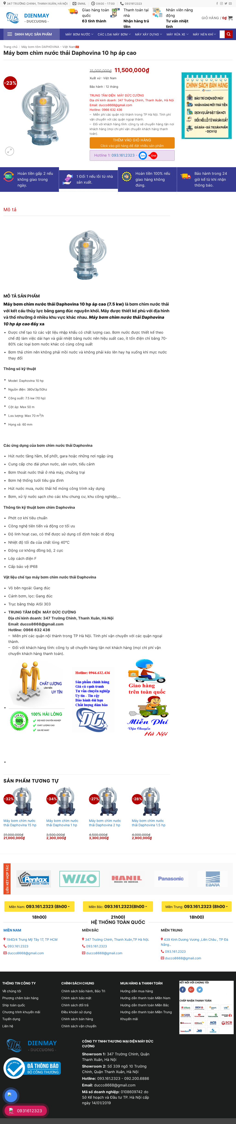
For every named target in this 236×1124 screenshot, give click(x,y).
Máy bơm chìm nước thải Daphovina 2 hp (105, 823)
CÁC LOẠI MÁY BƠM (112, 34)
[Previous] (3, 817)
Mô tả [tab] (9, 209)
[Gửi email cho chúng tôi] (230, 3)
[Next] (169, 817)
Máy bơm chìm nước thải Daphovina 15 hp (19, 823)
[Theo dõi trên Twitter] (225, 3)
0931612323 (29, 1110)
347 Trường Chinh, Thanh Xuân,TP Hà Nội (116, 939)
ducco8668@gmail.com (26, 953)
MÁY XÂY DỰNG (147, 34)
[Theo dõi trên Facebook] (217, 3)
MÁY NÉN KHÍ (203, 34)
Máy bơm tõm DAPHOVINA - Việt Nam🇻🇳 (50, 47)
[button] (217, 18)
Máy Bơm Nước (77, 34)
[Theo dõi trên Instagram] (221, 3)
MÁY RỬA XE (176, 34)
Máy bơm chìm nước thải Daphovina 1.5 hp (148, 823)
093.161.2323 (124, 155)
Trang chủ (10, 47)
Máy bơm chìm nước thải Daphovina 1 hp (62, 823)
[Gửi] (229, 34)
